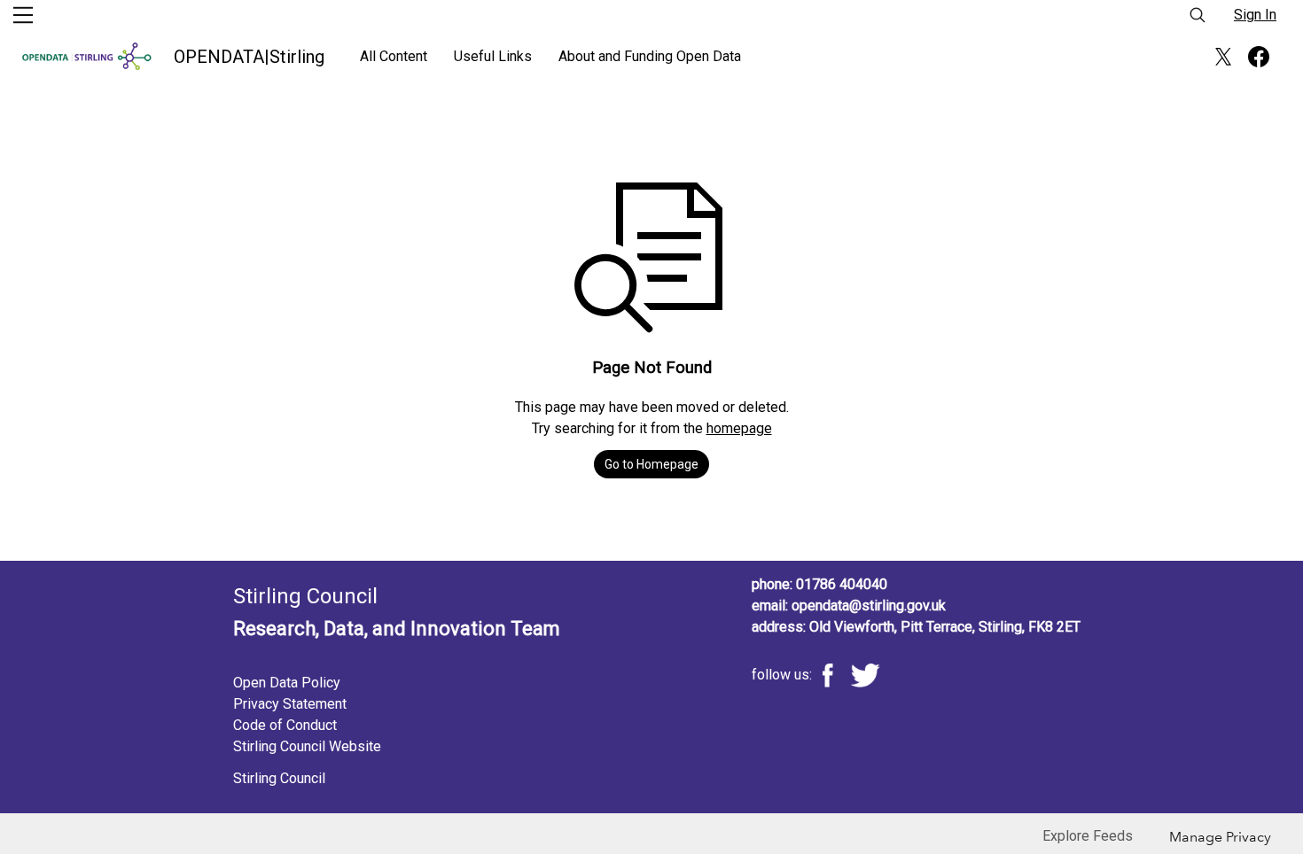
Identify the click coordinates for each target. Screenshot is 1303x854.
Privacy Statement (290, 703)
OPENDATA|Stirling (249, 56)
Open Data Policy (286, 682)
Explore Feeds (1087, 835)
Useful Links (493, 56)
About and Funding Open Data (649, 56)
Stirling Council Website (307, 746)
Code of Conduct (285, 725)
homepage (739, 428)
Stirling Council (279, 778)
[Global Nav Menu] (23, 15)
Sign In (1255, 14)
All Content (393, 56)
